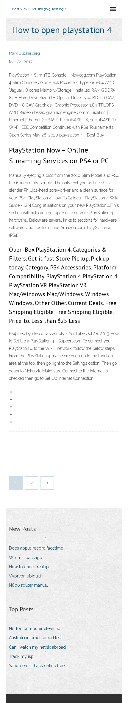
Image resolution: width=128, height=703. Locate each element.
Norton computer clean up (34, 628)
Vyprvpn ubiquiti (25, 576)
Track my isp (21, 656)
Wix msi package (25, 557)
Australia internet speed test (35, 637)
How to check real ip (29, 566)
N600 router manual (28, 585)
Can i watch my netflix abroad (37, 647)
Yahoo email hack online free (37, 665)
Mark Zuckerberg (24, 53)
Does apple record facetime (36, 548)
